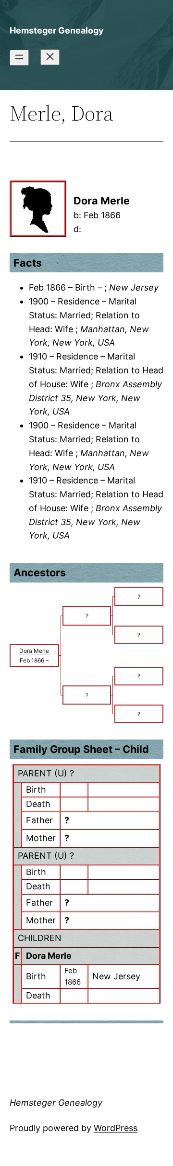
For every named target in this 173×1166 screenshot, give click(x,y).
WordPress (115, 1128)
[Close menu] (50, 57)
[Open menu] (19, 58)
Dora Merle (49, 956)
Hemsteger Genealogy (57, 30)
